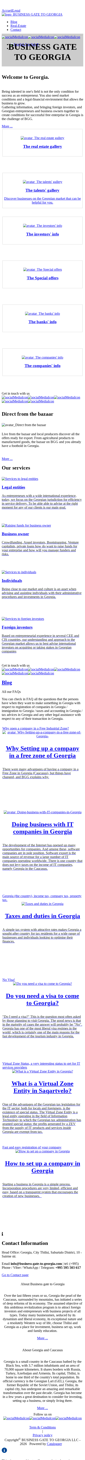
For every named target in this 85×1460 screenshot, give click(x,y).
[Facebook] (16, 1418)
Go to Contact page (15, 1275)
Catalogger (54, 1444)
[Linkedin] (69, 1418)
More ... (7, 126)
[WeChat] (41, 397)
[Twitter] (42, 1418)
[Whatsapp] (15, 397)
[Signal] (41, 401)
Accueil (7, 10)
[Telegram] (15, 401)
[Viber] (67, 397)
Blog (13, 22)
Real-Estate (18, 26)
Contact (15, 29)
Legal (16, 10)
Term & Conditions (42, 1427)
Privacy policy (43, 1435)
